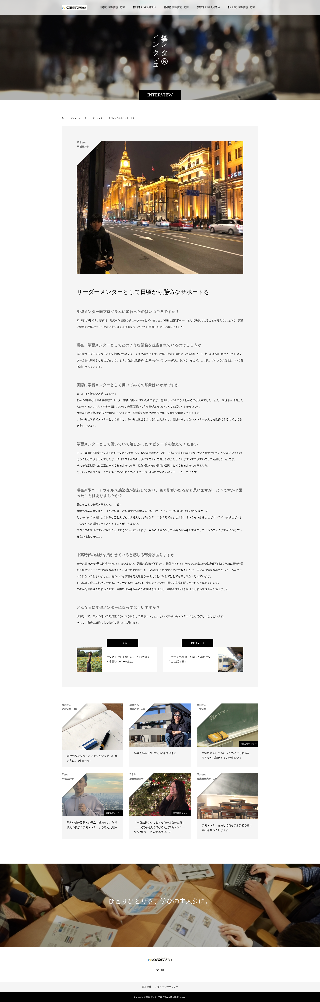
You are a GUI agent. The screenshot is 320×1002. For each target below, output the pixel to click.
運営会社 (146, 987)
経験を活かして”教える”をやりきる (155, 753)
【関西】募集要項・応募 (176, 7)
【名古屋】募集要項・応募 (241, 7)
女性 (124, 643)
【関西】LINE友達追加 (208, 7)
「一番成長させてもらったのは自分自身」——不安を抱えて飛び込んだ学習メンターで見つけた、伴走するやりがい (159, 827)
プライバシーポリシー (166, 987)
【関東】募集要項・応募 (112, 7)
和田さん (195, 643)
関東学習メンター (249, 744)
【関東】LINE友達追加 (144, 7)
